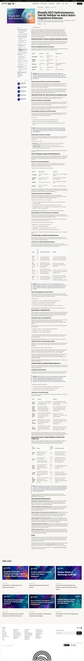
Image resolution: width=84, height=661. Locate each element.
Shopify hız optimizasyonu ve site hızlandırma (39, 308)
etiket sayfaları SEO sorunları (40, 150)
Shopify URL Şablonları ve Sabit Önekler (22, 38)
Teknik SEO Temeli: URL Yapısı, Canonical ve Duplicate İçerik (22, 36)
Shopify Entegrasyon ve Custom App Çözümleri (28, 633)
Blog (63, 3)
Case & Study (4, 635)
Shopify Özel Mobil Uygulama (16, 638)
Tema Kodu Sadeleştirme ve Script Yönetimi (22, 58)
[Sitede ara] (71, 4)
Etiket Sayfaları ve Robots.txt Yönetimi (22, 43)
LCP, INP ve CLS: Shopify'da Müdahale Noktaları (22, 56)
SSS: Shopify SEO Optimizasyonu (20, 75)
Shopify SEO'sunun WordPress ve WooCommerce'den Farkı (23, 34)
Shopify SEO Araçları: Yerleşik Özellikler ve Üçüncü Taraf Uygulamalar (22, 73)
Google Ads (26, 630)
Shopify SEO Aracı (39, 629)
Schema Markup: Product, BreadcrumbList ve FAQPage (22, 52)
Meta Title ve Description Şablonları (22, 47)
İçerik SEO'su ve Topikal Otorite (22, 60)
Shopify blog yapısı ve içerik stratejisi (37, 339)
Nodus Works (11, 645)
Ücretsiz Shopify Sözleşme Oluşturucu (39, 633)
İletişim (66, 3)
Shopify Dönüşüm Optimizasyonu (27, 637)
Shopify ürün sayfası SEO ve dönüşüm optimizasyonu (40, 359)
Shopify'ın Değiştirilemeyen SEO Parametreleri (22, 32)
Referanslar (4, 634)
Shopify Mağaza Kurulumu (16, 630)
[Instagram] (79, 1)
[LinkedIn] (81, 1)
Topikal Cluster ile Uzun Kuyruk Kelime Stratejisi (22, 64)
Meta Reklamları (27, 629)
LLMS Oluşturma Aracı (39, 630)
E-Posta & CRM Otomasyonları (27, 639)
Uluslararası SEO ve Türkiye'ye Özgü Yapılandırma (22, 66)
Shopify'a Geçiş (15, 631)
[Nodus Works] (6, 4)
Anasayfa (38, 9)
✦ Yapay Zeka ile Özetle (36, 27)
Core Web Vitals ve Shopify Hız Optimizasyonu (22, 54)
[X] (80, 1)
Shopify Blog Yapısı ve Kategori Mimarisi (23, 62)
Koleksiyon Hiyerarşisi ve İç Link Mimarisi (22, 49)
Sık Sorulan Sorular (5, 636)
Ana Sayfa (4, 629)
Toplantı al (79, 3)
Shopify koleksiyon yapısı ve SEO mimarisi (38, 210)
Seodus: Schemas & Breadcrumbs (39, 638)
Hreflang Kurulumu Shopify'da (22, 68)
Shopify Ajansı (15, 636)
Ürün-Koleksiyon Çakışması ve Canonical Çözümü (22, 41)
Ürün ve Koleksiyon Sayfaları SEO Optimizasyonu (21, 45)
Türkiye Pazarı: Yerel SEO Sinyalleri (22, 70)
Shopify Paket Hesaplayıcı (38, 635)
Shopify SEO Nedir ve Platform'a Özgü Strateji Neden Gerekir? (22, 29)
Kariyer (3, 637)
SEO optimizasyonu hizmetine (50, 544)
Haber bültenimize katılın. (60, 630)
